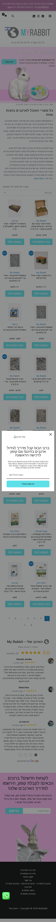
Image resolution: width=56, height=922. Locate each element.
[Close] (50, 434)
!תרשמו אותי (28, 484)
